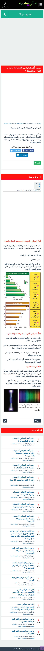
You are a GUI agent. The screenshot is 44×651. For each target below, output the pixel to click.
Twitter (17, 150)
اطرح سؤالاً (25, 14)
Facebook (29, 150)
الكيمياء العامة (20, 123)
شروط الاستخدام (18, 648)
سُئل (39, 123)
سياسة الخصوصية (30, 648)
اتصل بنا (40, 648)
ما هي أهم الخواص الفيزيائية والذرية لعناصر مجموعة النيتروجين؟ (23, 550)
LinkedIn (24, 155)
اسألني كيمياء (26, 445)
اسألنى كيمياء (26, 572)
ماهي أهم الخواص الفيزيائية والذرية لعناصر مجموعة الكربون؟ (23, 518)
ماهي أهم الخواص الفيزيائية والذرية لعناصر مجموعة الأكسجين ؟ (23, 453)
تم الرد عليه (38, 190)
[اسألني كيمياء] (27, 3)
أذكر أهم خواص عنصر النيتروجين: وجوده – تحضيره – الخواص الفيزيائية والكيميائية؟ (22, 607)
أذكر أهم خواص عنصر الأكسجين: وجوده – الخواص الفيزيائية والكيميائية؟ (23, 592)
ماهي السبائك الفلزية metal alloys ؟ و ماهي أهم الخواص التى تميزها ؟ (23, 565)
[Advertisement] (22, 41)
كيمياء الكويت (13, 597)
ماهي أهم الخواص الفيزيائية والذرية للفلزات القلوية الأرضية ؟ (22, 479)
